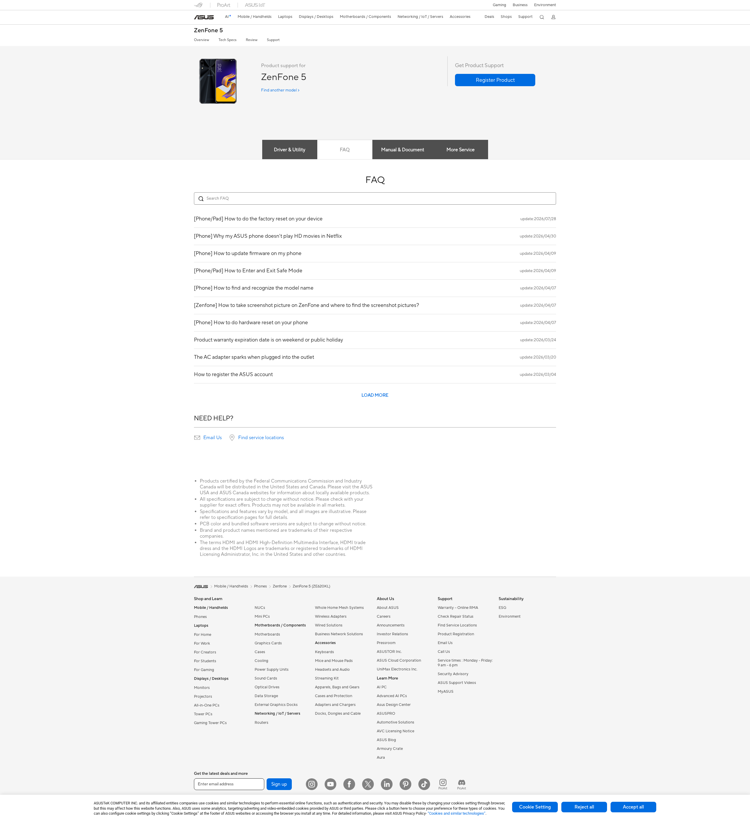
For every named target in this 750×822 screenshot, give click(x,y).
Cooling (261, 660)
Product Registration (456, 634)
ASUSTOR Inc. (389, 651)
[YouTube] (330, 784)
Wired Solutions (328, 625)
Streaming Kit (327, 678)
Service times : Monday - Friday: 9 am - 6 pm (465, 663)
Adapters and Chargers (335, 704)
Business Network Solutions (339, 634)
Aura (381, 757)
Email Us (212, 438)
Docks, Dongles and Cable (338, 713)
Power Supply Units (272, 669)
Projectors (203, 696)
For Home (202, 634)
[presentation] (197, 437)
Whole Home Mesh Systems (339, 607)
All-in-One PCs (206, 705)
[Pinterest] (405, 784)
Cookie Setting (535, 807)
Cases (260, 652)
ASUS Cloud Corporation (399, 660)
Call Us (444, 651)
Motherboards (267, 634)
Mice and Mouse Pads (334, 660)
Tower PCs (203, 714)
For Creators (205, 652)
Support (273, 40)
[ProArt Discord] (462, 784)
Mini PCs (262, 616)
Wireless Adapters (331, 616)
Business (520, 5)
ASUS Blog (386, 740)
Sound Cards (266, 678)
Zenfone (280, 586)
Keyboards (324, 652)
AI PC (382, 687)
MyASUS (446, 691)
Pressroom (386, 643)
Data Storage (266, 696)
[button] (499, 5)
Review (252, 40)
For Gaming (204, 670)
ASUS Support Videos (457, 682)
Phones (200, 616)
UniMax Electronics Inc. (397, 669)
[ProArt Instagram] (443, 784)
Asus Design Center (394, 704)
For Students (205, 661)
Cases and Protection (333, 696)
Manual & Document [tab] (402, 150)
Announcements (391, 625)
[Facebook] (349, 784)
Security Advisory (453, 674)
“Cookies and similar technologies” (456, 813)
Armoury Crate (390, 748)
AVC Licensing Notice (395, 731)
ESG (502, 607)
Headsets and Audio (332, 669)
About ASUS (388, 607)
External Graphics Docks (276, 704)
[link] (204, 17)
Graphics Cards (268, 643)
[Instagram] (312, 784)
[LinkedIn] (387, 784)
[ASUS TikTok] (424, 784)
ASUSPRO (386, 713)
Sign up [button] (279, 784)
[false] (495, 80)
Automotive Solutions (395, 722)
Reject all (584, 807)
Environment (545, 5)
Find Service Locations (457, 625)
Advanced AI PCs (392, 696)
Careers (384, 616)
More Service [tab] (460, 150)
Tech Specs (227, 40)
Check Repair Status (455, 616)
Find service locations (261, 438)
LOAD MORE (375, 395)
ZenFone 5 (208, 30)
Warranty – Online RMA (458, 607)
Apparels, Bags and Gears (337, 687)
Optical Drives (267, 687)
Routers (261, 722)
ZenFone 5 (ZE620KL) (311, 586)
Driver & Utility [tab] (289, 150)
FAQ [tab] (345, 150)
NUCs (260, 607)
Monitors (202, 687)
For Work (202, 643)
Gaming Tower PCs (210, 723)
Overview (201, 40)
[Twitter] (368, 784)
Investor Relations (392, 634)
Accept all (633, 807)
